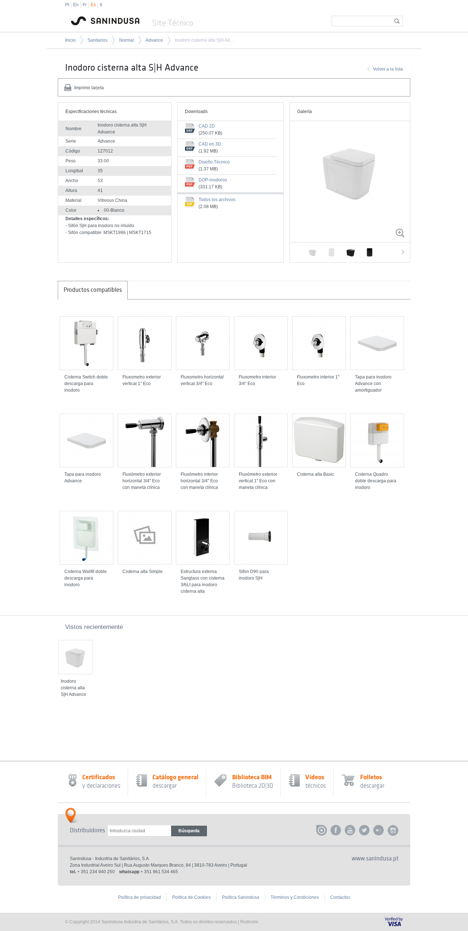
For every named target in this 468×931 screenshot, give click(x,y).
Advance (154, 40)
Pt (67, 4)
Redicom (249, 921)
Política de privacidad (139, 897)
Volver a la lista (388, 69)
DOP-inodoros (213, 179)
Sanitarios (97, 40)
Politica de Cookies (191, 897)
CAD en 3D (210, 144)
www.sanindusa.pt (375, 858)
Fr (85, 4)
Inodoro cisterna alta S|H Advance (205, 40)
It (101, 4)
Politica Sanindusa (240, 897)
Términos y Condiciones (295, 897)
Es (93, 4)
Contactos (340, 897)
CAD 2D (207, 126)
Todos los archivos (217, 199)
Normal (126, 40)
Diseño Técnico (214, 162)
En (76, 4)
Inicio (70, 40)
